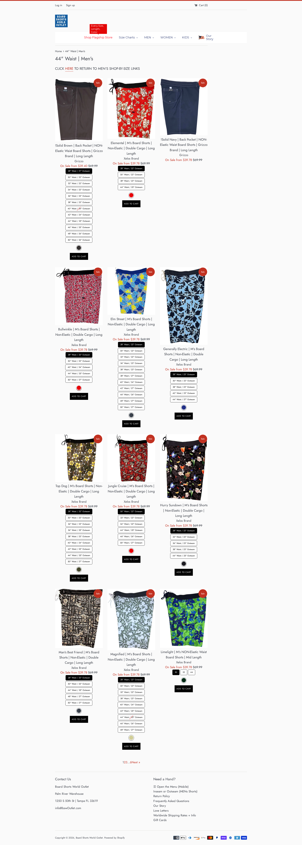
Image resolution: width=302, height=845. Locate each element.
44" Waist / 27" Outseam (184, 399)
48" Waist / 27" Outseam (131, 400)
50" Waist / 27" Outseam (79, 379)
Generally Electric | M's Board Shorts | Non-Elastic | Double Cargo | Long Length (183, 354)
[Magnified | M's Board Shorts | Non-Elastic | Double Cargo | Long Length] (131, 619)
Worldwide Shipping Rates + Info (174, 815)
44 (191, 672)
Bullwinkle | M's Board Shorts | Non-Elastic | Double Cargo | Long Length (78, 334)
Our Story (159, 806)
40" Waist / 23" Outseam (184, 393)
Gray (131, 415)
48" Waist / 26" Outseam (79, 233)
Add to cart (79, 256)
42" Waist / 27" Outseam (131, 388)
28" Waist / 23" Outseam (184, 374)
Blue (184, 407)
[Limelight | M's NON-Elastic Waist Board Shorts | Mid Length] (184, 618)
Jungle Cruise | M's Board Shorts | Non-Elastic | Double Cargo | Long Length (131, 491)
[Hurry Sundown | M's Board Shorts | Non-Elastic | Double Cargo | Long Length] (184, 467)
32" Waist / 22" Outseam (79, 183)
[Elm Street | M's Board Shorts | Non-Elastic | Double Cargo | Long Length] (131, 291)
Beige (131, 737)
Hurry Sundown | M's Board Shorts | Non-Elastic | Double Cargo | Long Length (183, 510)
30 (176, 672)
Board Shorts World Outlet (89, 837)
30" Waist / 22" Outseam (79, 177)
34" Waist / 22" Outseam (79, 189)
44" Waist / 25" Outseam (79, 221)
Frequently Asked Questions (171, 801)
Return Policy (161, 796)
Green (184, 680)
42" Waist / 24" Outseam (79, 214)
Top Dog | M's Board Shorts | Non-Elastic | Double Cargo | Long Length (79, 491)
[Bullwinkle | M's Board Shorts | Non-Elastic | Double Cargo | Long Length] (79, 296)
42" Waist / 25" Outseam (79, 548)
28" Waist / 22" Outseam (131, 168)
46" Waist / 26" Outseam (131, 394)
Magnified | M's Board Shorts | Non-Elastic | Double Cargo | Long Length (131, 659)
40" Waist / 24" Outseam (79, 208)
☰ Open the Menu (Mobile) (171, 787)
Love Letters (161, 810)
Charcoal (79, 710)
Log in (58, 5)
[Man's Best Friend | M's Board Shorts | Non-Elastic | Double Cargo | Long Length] (79, 618)
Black (184, 563)
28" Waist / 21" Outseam (79, 170)
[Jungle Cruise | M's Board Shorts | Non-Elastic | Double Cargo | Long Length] (131, 458)
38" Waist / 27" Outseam (131, 375)
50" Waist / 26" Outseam (79, 239)
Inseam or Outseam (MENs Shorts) (175, 791)
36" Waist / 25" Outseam (79, 530)
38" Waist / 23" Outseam (79, 202)
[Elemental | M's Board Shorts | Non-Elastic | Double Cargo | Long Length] (131, 108)
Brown (79, 248)
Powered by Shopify (114, 837)
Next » (136, 762)
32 (183, 672)
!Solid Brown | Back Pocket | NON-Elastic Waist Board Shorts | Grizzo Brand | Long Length (79, 150)
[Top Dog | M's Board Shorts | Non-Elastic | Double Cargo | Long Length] (79, 458)
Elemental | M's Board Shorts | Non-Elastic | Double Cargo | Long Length (131, 148)
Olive (79, 569)
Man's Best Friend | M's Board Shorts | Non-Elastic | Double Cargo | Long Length (79, 657)
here (69, 68)
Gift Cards (160, 820)
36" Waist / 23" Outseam (79, 196)
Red (131, 195)
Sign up (70, 5)
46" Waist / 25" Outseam (79, 227)
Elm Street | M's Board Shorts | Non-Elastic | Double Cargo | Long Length (131, 324)
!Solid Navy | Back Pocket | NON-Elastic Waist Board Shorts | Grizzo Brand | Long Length (183, 144)
